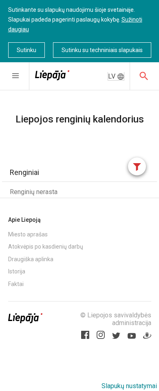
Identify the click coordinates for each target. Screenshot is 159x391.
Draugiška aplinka (30, 259)
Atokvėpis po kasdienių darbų (45, 246)
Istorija (16, 271)
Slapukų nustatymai (129, 386)
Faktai (16, 284)
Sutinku (26, 50)
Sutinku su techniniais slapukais (102, 50)
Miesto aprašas (28, 234)
